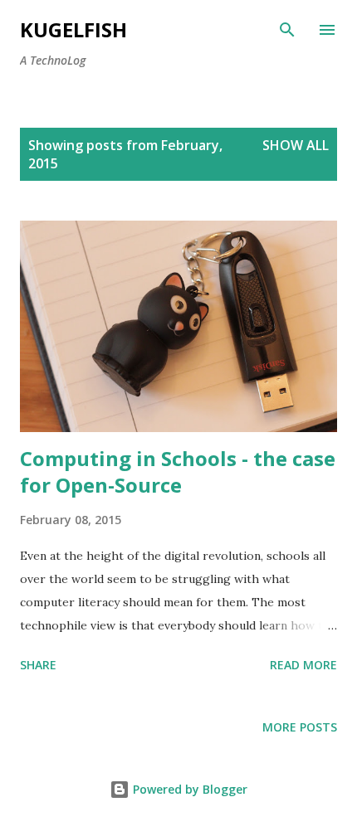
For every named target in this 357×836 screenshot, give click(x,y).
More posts (299, 727)
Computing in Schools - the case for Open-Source (177, 471)
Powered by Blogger (188, 789)
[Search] (287, 30)
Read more (303, 665)
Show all (295, 145)
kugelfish (73, 29)
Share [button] (38, 665)
